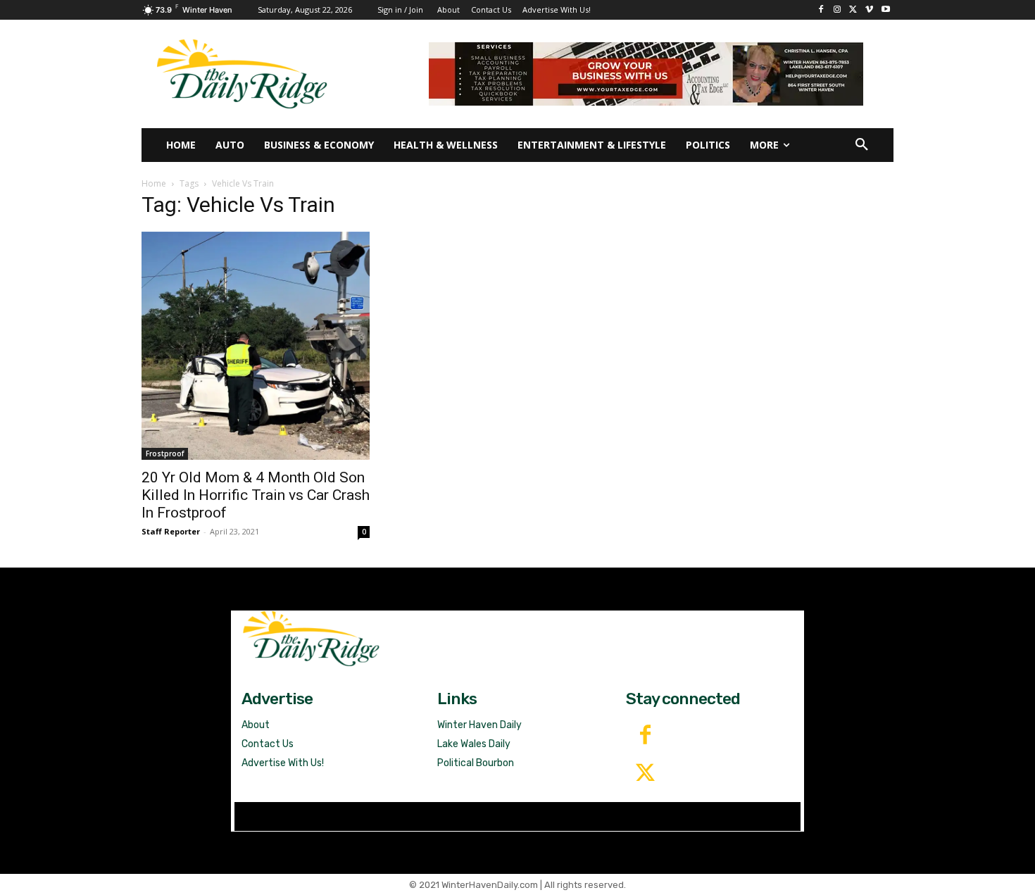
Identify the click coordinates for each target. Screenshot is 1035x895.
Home (154, 183)
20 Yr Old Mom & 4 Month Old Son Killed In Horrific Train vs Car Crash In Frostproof (256, 495)
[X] (854, 10)
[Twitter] (645, 774)
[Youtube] (885, 10)
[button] (862, 145)
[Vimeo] (869, 10)
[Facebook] (821, 10)
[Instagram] (837, 10)
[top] (646, 74)
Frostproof (165, 453)
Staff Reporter (171, 531)
